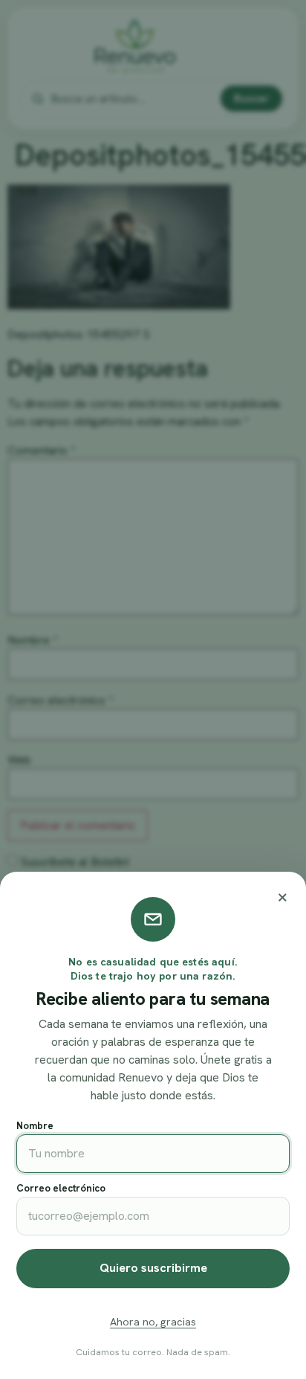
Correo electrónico (60, 1188)
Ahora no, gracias (153, 1321)
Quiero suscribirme (153, 1268)
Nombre (34, 1126)
